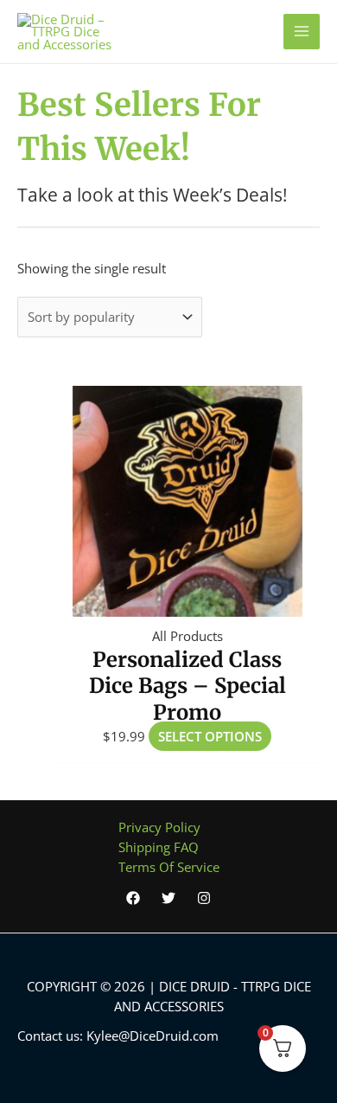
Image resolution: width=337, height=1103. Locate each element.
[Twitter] (168, 898)
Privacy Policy (159, 827)
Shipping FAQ (158, 847)
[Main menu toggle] (301, 32)
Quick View (187, 600)
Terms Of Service (168, 866)
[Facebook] (133, 898)
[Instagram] (204, 898)
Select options (210, 736)
